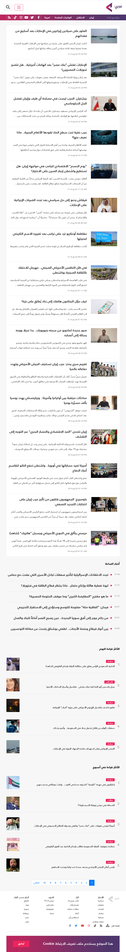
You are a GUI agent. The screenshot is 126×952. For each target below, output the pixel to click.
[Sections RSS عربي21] (107, 925)
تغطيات (100, 905)
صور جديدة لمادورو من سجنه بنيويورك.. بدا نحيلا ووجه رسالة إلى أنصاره (51, 333)
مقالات (110, 800)
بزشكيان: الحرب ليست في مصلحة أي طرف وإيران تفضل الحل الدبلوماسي (50, 101)
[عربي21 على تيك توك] (15, 17)
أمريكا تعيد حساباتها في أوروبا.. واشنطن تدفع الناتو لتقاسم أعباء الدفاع (48, 468)
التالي (36, 883)
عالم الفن (109, 682)
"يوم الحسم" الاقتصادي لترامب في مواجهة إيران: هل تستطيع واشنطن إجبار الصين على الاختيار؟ (51, 169)
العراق (26, 900)
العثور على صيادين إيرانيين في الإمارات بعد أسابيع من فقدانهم (51, 33)
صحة (52, 913)
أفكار (77, 913)
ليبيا (27, 905)
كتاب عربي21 (73, 900)
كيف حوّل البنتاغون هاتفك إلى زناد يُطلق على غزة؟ (54, 301)
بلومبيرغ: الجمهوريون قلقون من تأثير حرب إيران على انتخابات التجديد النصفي (53, 502)
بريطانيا (26, 913)
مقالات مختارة (73, 909)
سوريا (26, 909)
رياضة (101, 913)
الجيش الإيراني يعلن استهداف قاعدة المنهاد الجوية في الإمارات (84, 749)
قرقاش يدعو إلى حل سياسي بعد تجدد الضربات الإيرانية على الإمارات (50, 203)
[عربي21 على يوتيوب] (26, 17)
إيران (91, 17)
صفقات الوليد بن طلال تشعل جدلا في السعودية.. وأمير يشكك (84, 728)
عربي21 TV (49, 900)
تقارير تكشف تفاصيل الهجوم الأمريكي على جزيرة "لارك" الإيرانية (84, 708)
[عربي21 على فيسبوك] (39, 17)
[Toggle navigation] (19, 7)
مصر (27, 917)
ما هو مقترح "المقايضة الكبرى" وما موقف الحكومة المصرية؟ (68, 596)
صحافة (101, 917)
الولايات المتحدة (63, 17)
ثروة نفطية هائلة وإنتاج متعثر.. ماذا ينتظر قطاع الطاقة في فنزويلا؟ (64, 585)
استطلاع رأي (74, 917)
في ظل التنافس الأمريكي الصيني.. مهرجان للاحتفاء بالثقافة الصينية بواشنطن (52, 270)
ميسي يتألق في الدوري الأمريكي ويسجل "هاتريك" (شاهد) (48, 533)
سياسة (110, 661)
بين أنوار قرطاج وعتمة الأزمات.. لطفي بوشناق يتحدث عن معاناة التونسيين (59, 628)
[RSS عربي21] (9, 17)
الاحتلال (80, 17)
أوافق (21, 944)
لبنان (27, 921)
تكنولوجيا (50, 909)
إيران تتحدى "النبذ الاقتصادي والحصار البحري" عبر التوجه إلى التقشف (48, 434)
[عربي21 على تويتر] (32, 17)
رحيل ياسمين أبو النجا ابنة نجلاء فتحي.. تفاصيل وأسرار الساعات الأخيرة (80, 687)
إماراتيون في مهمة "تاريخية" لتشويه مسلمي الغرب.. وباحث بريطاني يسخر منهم (76, 785)
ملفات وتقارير (98, 921)
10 (44, 883)
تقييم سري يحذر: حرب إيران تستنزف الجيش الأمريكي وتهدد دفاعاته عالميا (48, 367)
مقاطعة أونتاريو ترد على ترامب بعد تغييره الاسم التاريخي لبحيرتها (50, 236)
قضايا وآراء (74, 905)
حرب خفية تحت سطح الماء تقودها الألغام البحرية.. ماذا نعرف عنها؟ (52, 135)
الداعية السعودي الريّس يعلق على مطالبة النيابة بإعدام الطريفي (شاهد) (80, 666)
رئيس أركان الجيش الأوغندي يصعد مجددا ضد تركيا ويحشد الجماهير (83, 867)
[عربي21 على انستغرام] (21, 17)
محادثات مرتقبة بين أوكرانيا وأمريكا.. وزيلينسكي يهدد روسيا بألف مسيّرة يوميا (48, 401)
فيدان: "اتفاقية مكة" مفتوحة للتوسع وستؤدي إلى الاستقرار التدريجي (62, 607)
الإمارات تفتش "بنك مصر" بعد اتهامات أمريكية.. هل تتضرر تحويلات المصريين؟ (49, 67)
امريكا (47, 17)
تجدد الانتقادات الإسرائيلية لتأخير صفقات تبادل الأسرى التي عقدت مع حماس (58, 574)
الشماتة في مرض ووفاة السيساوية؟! (96, 805)
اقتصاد (101, 909)
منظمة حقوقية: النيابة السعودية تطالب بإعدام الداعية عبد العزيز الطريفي (80, 847)
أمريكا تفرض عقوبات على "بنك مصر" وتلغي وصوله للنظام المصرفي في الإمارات (74, 826)
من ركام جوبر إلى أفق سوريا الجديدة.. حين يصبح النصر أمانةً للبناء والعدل (61, 618)
